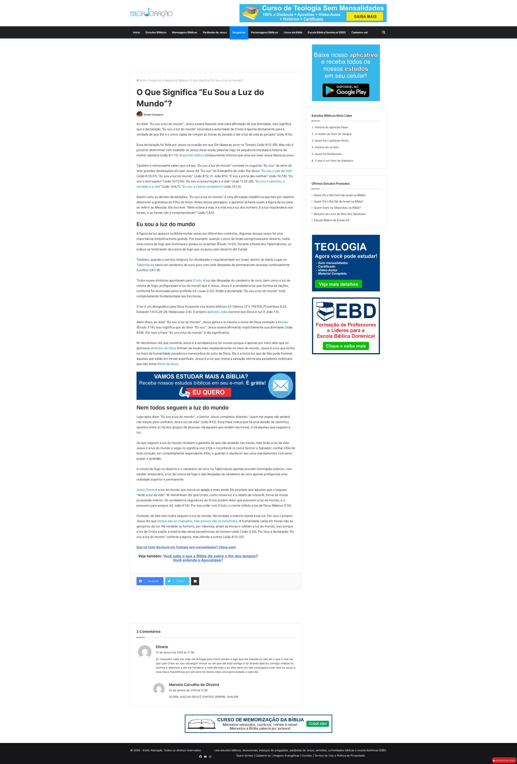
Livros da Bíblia (293, 32)
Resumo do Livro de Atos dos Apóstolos (340, 214)
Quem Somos (244, 755)
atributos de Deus (163, 348)
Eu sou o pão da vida (276, 171)
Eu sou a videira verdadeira (202, 186)
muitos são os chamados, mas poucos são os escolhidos (197, 521)
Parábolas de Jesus (215, 32)
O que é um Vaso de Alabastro (334, 160)
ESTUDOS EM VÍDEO (505, 760)
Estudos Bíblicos (156, 32)
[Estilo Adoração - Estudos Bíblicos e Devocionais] (151, 13)
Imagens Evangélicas (286, 755)
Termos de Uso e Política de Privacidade (339, 755)
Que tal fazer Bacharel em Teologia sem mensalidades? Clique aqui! (186, 547)
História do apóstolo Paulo (331, 127)
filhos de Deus (168, 364)
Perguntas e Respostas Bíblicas (168, 80)
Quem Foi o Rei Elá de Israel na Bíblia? (338, 201)
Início (136, 32)
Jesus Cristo (145, 490)
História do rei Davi (327, 147)
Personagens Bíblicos (264, 32)
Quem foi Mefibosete (328, 154)
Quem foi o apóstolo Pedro (332, 140)
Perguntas (238, 32)
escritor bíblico (193, 155)
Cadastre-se (263, 755)
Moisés (283, 322)
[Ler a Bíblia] (258, 723)
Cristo (197, 280)
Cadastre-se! (359, 32)
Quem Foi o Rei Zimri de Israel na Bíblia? (340, 195)
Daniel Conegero (153, 114)
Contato (307, 755)
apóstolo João (217, 312)
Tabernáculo (145, 265)
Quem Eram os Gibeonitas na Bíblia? (337, 207)
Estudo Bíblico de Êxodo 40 (331, 220)
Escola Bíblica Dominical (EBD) (327, 32)
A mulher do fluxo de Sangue (333, 133)
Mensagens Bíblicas (184, 32)
